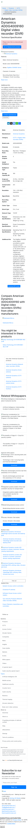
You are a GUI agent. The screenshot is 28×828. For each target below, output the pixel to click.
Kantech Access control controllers (13, 586)
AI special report (7, 667)
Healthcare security (8, 684)
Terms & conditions (8, 737)
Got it (2, 827)
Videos (4, 663)
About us (5, 716)
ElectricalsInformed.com (9, 813)
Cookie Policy (11, 823)
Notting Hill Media (15, 798)
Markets (4, 652)
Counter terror (6, 688)
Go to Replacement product (12, 47)
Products (5, 621)
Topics (3, 674)
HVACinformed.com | (8, 809)
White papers (6, 659)
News (4, 640)
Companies (5, 637)
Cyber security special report (11, 671)
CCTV (4, 625)
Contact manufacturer (9, 114)
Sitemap (4, 733)
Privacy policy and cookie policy (12, 741)
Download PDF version (14, 286)
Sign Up (14, 787)
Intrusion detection (7, 703)
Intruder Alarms (6, 633)
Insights (4, 644)
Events (4, 656)
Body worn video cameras (10, 707)
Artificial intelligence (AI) (9, 676)
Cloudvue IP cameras (9, 589)
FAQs (3, 726)
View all (14, 581)
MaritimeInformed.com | (9, 811)
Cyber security (6, 692)
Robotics (5, 695)
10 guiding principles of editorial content (11, 721)
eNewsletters (6, 729)
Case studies (6, 648)
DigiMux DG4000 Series (14, 67)
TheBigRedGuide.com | (8, 807)
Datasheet (5, 117)
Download (14, 403)
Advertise (5, 712)
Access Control (6, 629)
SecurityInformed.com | (9, 805)
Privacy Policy (17, 820)
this (6, 760)
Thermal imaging (7, 699)
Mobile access (6, 680)
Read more (4, 80)
